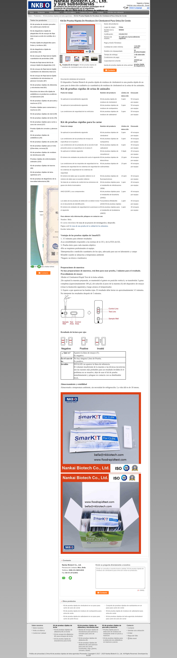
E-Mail (130, 633)
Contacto (100, 12)
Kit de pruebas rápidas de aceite (42, 142)
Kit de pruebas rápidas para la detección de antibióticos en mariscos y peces (113, 640)
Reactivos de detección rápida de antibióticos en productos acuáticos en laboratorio (43, 94)
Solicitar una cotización (135, 5)
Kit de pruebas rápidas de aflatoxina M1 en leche (63, 631)
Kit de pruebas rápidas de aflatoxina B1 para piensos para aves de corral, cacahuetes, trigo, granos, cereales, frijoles (88, 646)
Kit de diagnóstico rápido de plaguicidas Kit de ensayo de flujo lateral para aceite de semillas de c (43, 33)
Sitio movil (133, 638)
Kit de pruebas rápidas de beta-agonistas (57, 16)
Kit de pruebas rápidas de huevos (42, 166)
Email (147, 5)
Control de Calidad (86, 12)
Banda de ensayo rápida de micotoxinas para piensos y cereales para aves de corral (88, 633)
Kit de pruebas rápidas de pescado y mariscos (111, 626)
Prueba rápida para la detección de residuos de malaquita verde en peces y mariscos (113, 633)
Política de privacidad (36, 654)
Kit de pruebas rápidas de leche (42, 118)
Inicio (32, 12)
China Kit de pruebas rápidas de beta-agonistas (62, 654)
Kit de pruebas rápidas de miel (41, 114)
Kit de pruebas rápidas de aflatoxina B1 (88, 639)
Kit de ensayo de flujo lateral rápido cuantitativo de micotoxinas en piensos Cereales (43, 78)
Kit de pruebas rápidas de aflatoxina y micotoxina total (88, 626)
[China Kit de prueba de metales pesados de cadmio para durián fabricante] (40, 4)
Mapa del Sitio (133, 636)
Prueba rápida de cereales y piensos (43, 129)
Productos (41, 12)
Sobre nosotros (54, 12)
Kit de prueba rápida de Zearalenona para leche (62, 640)
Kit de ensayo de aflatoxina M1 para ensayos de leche (63, 635)
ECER (88, 655)
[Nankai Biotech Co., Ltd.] (148, 8)
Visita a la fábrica (70, 12)
